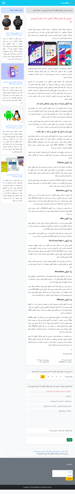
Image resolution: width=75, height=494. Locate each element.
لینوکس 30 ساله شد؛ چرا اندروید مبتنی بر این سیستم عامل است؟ (14, 127)
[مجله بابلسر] (67, 3)
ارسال (69, 440)
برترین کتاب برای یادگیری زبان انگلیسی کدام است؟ (14, 176)
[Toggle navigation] (3, 3)
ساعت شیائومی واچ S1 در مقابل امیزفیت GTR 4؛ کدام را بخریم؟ (14, 34)
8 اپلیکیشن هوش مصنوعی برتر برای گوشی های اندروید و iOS (13, 83)
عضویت (69, 479)
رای (43, 377)
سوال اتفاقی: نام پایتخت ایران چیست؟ (60, 431)
